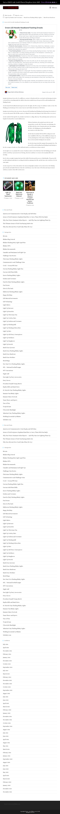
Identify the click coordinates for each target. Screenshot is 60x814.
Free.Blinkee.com (48, 2)
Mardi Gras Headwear (49, 17)
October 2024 (7, 664)
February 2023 (7, 710)
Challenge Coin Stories (9, 255)
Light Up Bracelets (8, 311)
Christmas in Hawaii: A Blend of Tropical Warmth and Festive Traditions (30, 198)
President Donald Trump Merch (12, 383)
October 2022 (7, 723)
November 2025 (7, 651)
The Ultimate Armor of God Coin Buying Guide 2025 (18, 223)
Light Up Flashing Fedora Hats (12, 328)
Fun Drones (6, 285)
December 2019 (7, 788)
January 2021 (6, 756)
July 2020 (5, 765)
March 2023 (6, 706)
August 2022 (6, 729)
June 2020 (6, 769)
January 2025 (6, 657)
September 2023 (7, 690)
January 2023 (6, 713)
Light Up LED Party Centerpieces (12, 334)
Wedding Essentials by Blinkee (12, 416)
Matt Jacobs (8, 15)
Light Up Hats (7, 331)
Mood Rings (6, 360)
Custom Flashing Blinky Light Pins (13, 269)
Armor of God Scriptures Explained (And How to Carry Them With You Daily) (25, 217)
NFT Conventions (8, 370)
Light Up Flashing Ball (9, 324)
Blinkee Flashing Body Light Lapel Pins (14, 242)
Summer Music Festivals (10, 397)
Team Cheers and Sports (10, 400)
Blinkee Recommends (9, 249)
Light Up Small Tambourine (8, 194)
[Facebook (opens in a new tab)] (53, 2)
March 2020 (6, 779)
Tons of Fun (6, 403)
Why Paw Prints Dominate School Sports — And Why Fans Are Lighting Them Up (26, 220)
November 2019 (7, 792)
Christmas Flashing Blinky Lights (13, 259)
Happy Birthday (7, 295)
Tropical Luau (7, 406)
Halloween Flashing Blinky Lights (13, 292)
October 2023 (7, 687)
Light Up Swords (8, 344)
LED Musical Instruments (10, 298)
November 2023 (7, 683)
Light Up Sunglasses (9, 341)
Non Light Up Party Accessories (12, 377)
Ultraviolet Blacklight (9, 410)
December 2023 (7, 680)
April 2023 (6, 703)
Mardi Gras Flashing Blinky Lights (33, 17)
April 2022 (6, 739)
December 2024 (7, 660)
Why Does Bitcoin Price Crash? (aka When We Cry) (17, 227)
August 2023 (6, 693)
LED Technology (7, 301)
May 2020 (5, 772)
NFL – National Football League (12, 367)
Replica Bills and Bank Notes (11, 387)
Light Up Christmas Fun (10, 315)
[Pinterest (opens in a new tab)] (55, 2)
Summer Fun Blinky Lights (11, 393)
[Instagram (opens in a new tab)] (56, 2)
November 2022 (7, 720)
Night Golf (6, 374)
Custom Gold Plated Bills (10, 272)
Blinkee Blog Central (9, 239)
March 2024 (6, 674)
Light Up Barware (8, 308)
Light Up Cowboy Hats (9, 318)
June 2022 (5, 736)
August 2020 (6, 762)
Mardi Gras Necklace (9, 357)
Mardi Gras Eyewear (9, 347)
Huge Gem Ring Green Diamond (19, 194)
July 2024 (5, 670)
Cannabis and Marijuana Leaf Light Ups (14, 252)
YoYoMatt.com (7, 419)
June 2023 (5, 700)
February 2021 (7, 752)
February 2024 (7, 677)
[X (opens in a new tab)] (51, 2)
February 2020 (7, 782)
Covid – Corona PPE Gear (10, 265)
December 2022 (7, 716)
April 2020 (6, 775)
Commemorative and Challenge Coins (14, 262)
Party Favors (6, 380)
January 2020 (6, 785)
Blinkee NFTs (7, 246)
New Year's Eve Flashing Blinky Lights (14, 364)
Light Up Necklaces (8, 337)
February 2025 (7, 654)
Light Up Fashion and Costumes (13, 17)
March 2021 (6, 749)
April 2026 (6, 647)
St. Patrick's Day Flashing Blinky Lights (14, 390)
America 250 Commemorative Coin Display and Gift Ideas (19, 213)
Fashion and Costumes (9, 278)
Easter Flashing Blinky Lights (11, 275)
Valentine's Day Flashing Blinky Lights (14, 413)
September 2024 (7, 667)
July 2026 (5, 644)
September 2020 (7, 759)
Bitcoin (5, 236)
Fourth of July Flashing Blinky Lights (14, 282)
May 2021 (5, 746)
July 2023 (5, 697)
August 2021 (6, 742)
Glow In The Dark (8, 288)
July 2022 (5, 733)
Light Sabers (6, 305)
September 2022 (7, 726)
